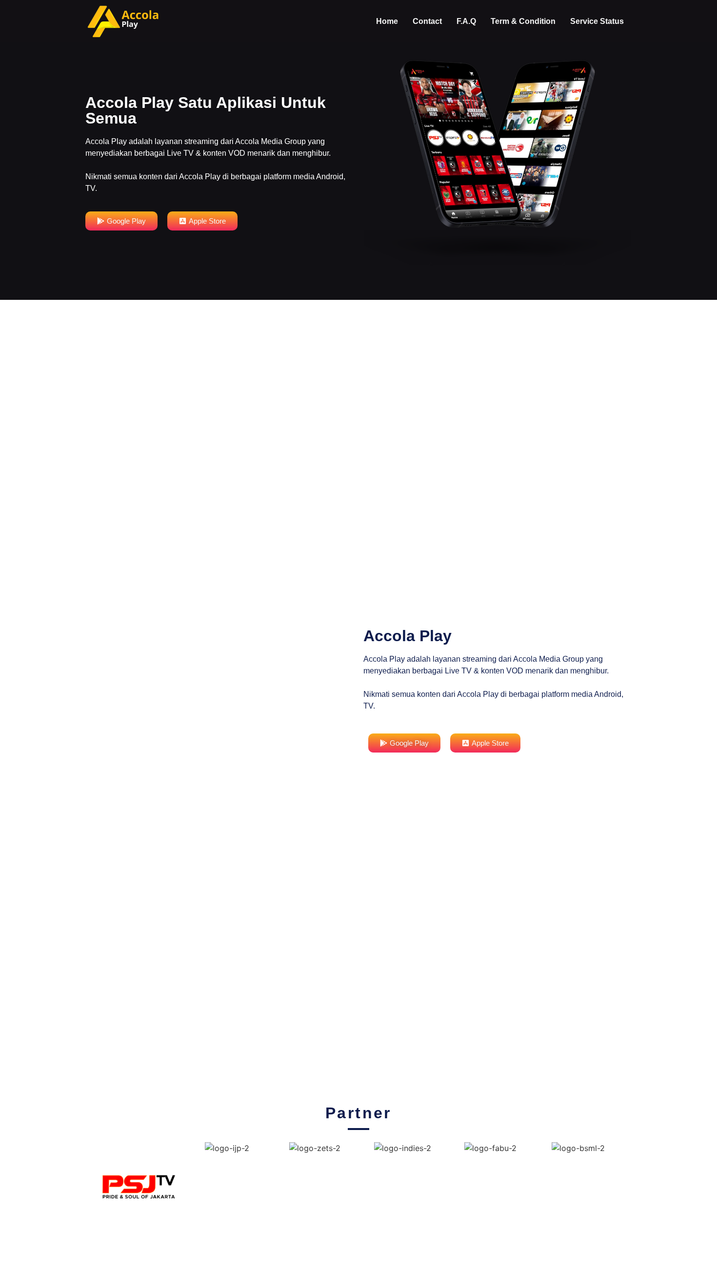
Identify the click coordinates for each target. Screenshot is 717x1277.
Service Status (597, 21)
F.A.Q (466, 21)
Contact (427, 21)
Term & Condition (523, 21)
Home (387, 21)
